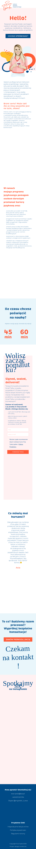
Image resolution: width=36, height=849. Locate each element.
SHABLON (22, 846)
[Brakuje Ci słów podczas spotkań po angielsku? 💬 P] (18, 773)
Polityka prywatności (18, 830)
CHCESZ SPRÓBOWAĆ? (18, 36)
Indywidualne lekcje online (18, 827)
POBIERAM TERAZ (18, 452)
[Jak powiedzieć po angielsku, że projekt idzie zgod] (18, 753)
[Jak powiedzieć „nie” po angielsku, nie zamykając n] (18, 713)
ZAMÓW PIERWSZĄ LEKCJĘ (18, 640)
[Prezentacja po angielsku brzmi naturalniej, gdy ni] (18, 733)
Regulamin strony (18, 834)
